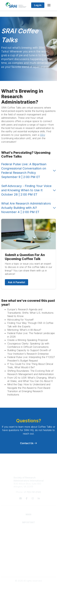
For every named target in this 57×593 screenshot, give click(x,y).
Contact (28, 553)
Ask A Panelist (16, 282)
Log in (37, 5)
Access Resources (28, 547)
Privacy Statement (28, 567)
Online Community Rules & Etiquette (28, 570)
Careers (28, 556)
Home (28, 530)
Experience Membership (28, 536)
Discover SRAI (28, 533)
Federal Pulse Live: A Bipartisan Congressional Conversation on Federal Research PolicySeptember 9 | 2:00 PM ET (23, 170)
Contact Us (27, 443)
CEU (42, 134)
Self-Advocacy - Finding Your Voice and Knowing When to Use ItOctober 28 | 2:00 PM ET (26, 190)
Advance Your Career (28, 541)
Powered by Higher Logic (28, 589)
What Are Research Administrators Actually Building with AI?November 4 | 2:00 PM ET (26, 208)
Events (28, 559)
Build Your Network (28, 544)
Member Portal (28, 564)
